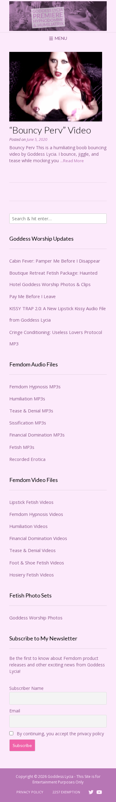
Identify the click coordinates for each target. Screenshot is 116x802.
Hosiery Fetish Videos (31, 575)
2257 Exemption (66, 792)
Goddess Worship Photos (35, 617)
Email (14, 711)
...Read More (72, 160)
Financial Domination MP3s (37, 435)
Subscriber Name (26, 688)
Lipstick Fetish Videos (31, 502)
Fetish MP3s (21, 447)
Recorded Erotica (27, 459)
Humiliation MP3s (27, 398)
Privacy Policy (29, 792)
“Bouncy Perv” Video (50, 129)
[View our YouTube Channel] (99, 792)
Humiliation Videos (28, 526)
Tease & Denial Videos (32, 550)
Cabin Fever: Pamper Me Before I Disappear (54, 261)
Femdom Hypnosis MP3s (35, 386)
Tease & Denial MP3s (31, 410)
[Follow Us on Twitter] (91, 792)
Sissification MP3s (27, 423)
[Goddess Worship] (58, 16)
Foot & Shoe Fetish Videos (36, 562)
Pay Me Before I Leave (32, 296)
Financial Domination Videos (38, 538)
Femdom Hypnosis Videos (36, 514)
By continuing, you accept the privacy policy (59, 734)
